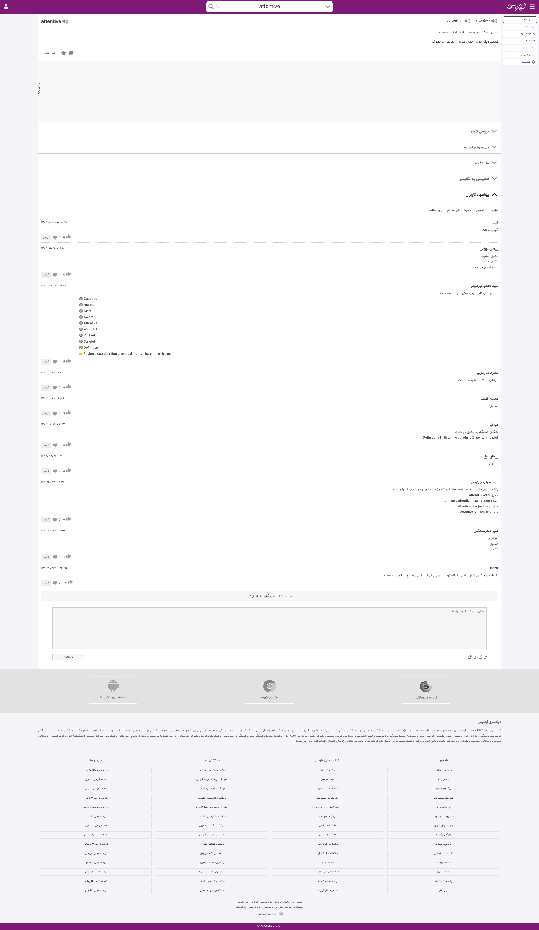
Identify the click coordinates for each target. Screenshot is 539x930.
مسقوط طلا (491, 456)
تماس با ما (443, 779)
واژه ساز (341, 741)
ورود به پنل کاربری (443, 825)
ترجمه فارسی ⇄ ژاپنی (96, 872)
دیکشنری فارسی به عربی (211, 825)
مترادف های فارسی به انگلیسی (211, 807)
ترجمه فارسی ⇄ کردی (96, 798)
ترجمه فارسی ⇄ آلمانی (95, 816)
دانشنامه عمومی (327, 835)
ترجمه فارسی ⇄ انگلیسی (95, 770)
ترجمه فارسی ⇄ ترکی (96, 789)
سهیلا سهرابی (489, 248)
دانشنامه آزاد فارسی (327, 844)
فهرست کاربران (443, 807)
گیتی (494, 222)
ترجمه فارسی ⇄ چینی (96, 881)
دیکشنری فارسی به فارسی (211, 789)
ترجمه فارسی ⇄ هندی (96, 862)
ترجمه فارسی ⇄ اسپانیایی (96, 835)
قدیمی (479, 210)
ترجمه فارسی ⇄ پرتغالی (96, 844)
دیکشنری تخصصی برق (211, 853)
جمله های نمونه (527, 33)
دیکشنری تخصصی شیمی (212, 881)
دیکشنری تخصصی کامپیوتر (211, 862)
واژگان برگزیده (443, 835)
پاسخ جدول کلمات (327, 881)
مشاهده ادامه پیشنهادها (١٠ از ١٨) (269, 596)
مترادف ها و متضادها (327, 798)
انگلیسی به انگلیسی (525, 48)
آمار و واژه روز (443, 872)
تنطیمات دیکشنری (443, 853)
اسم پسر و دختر (327, 862)
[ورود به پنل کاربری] (5, 6)
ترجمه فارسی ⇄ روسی (96, 853)
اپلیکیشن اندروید (443, 881)
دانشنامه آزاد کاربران (327, 853)
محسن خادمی (489, 398)
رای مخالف (435, 210)
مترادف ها (530, 41)
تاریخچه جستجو (443, 844)
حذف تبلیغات (443, 862)
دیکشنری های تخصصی (212, 890)
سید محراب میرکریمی (484, 286)
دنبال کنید (49, 53)
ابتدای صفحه (528, 19)
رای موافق (452, 210)
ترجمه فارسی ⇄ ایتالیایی (95, 825)
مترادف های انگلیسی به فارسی (211, 779)
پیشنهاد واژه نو (443, 789)
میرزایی (493, 424)
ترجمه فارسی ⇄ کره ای (95, 890)
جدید (467, 210)
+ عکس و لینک (477, 656)
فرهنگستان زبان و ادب (327, 807)
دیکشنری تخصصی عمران (212, 872)
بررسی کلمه (529, 26)
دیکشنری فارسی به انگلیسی (211, 798)
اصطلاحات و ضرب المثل (327, 872)
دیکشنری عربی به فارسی (211, 835)
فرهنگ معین (327, 779)
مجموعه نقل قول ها (327, 890)
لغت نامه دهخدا (327, 770)
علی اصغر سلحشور (486, 531)
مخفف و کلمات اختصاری (211, 844)
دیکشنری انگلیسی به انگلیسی (211, 816)
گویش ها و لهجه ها (327, 816)
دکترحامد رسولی (487, 373)
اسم (315, 741)
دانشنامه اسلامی (327, 825)
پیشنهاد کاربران (527, 55)
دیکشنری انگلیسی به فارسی (211, 770)
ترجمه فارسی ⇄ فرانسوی (95, 807)
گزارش (46, 237)
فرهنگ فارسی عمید (327, 789)
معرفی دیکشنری (443, 770)
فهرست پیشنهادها (443, 798)
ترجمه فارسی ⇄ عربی (96, 779)
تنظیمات (526, 62)
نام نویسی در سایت (443, 816)
